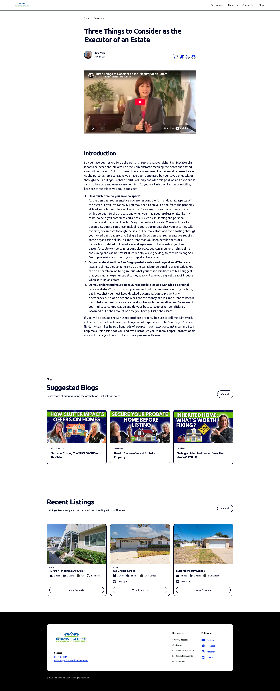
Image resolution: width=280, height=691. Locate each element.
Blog (261, 5)
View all (225, 394)
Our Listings (216, 5)
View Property (76, 590)
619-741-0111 (60, 657)
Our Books (177, 645)
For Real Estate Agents (182, 656)
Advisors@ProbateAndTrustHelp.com (71, 660)
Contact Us (248, 5)
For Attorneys (178, 661)
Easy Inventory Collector (183, 650)
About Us (233, 5)
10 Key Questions (180, 640)
